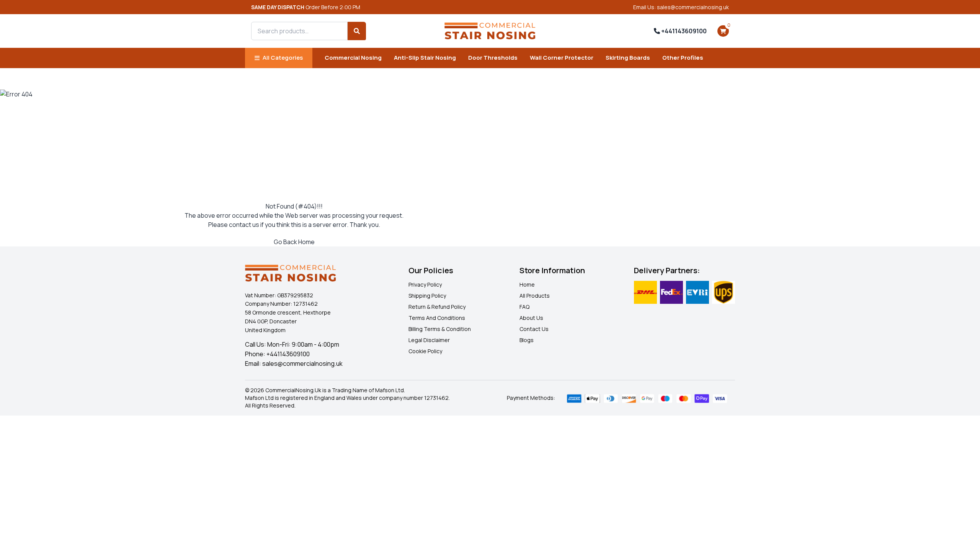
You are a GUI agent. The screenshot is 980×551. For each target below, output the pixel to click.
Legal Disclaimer (429, 340)
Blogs (526, 340)
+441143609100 (683, 31)
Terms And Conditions (436, 317)
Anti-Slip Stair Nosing (425, 58)
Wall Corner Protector (561, 58)
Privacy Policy (425, 284)
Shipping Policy (427, 295)
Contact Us (534, 329)
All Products (534, 295)
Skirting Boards (628, 58)
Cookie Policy (425, 351)
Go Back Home (294, 242)
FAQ (524, 306)
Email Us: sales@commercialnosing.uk (681, 7)
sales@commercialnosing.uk (302, 363)
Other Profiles (682, 58)
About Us (531, 317)
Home (527, 284)
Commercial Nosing (353, 58)
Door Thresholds (493, 58)
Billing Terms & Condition (439, 329)
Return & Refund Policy (437, 306)
